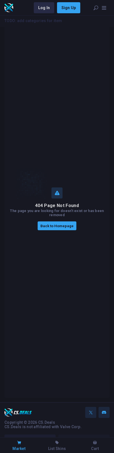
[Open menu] (104, 7)
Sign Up (68, 8)
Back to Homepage (57, 226)
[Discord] (104, 412)
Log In (44, 8)
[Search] (95, 7)
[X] (90, 412)
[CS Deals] (8, 7)
